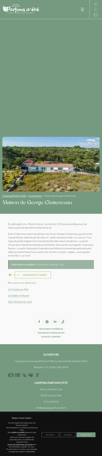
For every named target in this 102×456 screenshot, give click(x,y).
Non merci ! (50, 435)
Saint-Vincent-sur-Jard (20, 301)
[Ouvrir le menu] (82, 9)
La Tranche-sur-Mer (18, 289)
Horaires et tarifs (35, 274)
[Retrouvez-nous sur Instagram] (47, 321)
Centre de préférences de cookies (20, 444)
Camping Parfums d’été (14, 195)
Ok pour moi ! (86, 435)
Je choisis (67, 435)
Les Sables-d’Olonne (18, 295)
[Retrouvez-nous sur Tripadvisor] (55, 321)
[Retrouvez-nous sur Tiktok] (63, 321)
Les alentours (35, 195)
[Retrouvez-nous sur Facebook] (39, 321)
